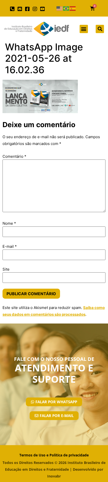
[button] (84, 29)
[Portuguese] (66, 8)
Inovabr (54, 476)
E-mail (10, 246)
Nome (9, 223)
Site (6, 269)
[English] (60, 8)
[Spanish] (73, 8)
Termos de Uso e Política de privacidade (54, 455)
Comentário (14, 156)
